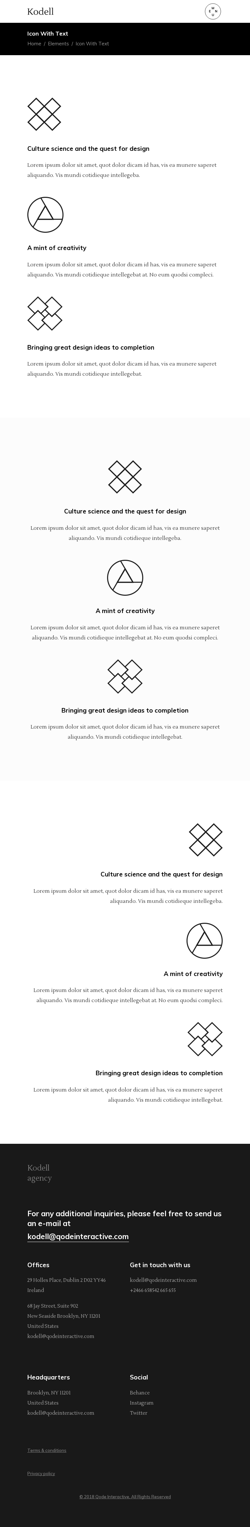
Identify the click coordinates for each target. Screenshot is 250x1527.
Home (34, 43)
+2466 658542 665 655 (153, 1290)
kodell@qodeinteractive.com (60, 1336)
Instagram (142, 1403)
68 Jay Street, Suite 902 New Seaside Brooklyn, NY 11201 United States (63, 1316)
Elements (58, 43)
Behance (140, 1393)
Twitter (138, 1413)
